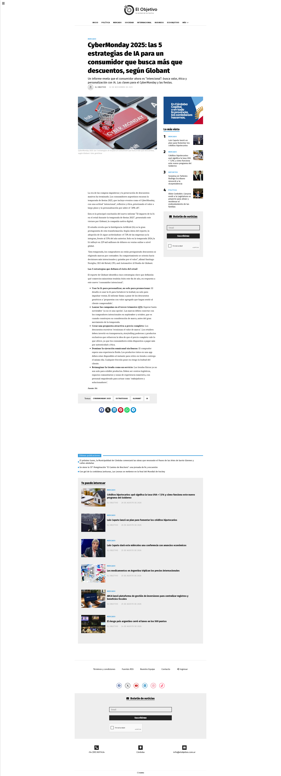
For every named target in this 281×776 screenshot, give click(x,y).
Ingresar (183, 669)
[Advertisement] (122, 172)
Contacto (165, 669)
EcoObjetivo (173, 22)
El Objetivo (100, 87)
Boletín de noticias (185, 216)
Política (106, 22)
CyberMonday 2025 (102, 398)
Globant (137, 398)
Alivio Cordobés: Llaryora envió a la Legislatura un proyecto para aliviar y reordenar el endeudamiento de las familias (179, 200)
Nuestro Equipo (147, 669)
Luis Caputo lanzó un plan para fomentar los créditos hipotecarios (142, 520)
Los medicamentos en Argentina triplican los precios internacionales (143, 570)
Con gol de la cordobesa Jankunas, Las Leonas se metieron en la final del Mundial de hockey (122, 471)
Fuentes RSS (128, 669)
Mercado (117, 22)
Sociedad (129, 22)
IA (147, 398)
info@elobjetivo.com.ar (184, 752)
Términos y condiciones (104, 669)
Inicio (95, 22)
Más (185, 22)
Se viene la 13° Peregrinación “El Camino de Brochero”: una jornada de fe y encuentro (119, 467)
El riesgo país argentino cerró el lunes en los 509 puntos (137, 621)
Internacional (144, 22)
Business (159, 22)
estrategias (122, 398)
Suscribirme (183, 236)
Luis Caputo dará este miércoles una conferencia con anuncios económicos (146, 545)
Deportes (173, 172)
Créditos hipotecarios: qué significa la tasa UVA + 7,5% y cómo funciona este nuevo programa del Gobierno (151, 496)
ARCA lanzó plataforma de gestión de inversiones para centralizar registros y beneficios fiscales (147, 597)
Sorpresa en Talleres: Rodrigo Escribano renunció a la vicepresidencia (178, 180)
